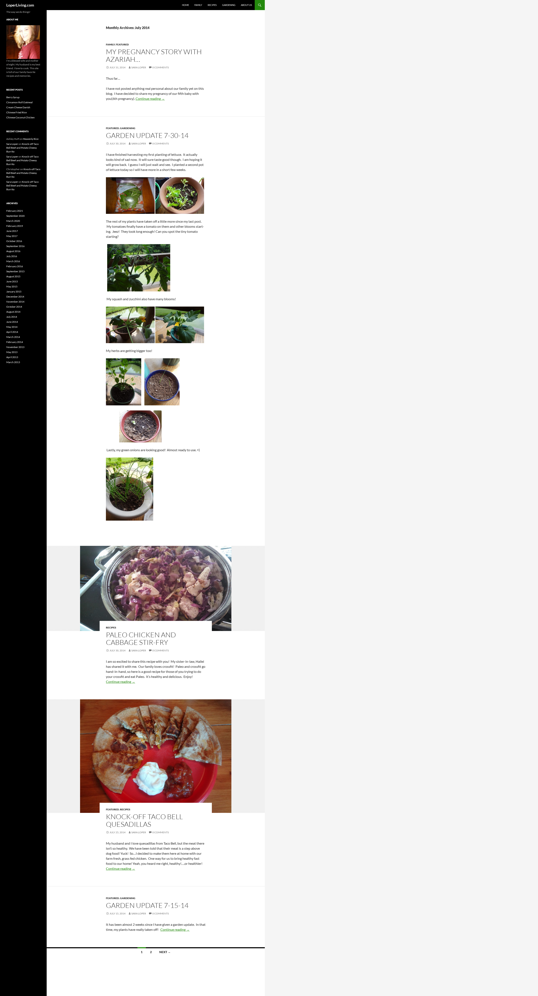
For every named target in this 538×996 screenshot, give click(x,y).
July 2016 (11, 256)
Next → (165, 952)
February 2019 (14, 226)
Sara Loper (138, 67)
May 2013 (11, 352)
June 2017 (12, 231)
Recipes (212, 5)
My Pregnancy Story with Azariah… (154, 55)
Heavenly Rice (30, 138)
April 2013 (12, 357)
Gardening (228, 5)
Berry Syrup (13, 97)
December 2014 (15, 296)
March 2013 (13, 362)
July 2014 (11, 316)
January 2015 (13, 291)
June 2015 (12, 281)
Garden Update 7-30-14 (147, 135)
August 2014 (13, 311)
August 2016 (13, 251)
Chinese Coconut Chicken (20, 117)
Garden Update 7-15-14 (147, 905)
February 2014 (14, 342)
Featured (122, 44)
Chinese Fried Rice (16, 112)
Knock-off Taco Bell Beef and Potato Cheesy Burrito (22, 147)
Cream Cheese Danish (18, 107)
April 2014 (12, 331)
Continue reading (150, 99)
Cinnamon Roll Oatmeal (19, 102)
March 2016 (13, 261)
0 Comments (160, 67)
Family (198, 5)
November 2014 (15, 301)
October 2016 (14, 241)
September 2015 (15, 271)
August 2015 (13, 276)
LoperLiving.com (20, 5)
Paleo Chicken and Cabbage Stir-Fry (141, 638)
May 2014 (11, 326)
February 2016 (14, 266)
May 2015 (11, 286)
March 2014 (13, 337)
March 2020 (13, 220)
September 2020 (15, 215)
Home (185, 5)
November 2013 (15, 347)
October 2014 (14, 306)
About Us (246, 5)
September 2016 (15, 246)
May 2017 (11, 236)
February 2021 (14, 210)
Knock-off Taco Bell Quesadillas (144, 820)
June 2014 (12, 321)
